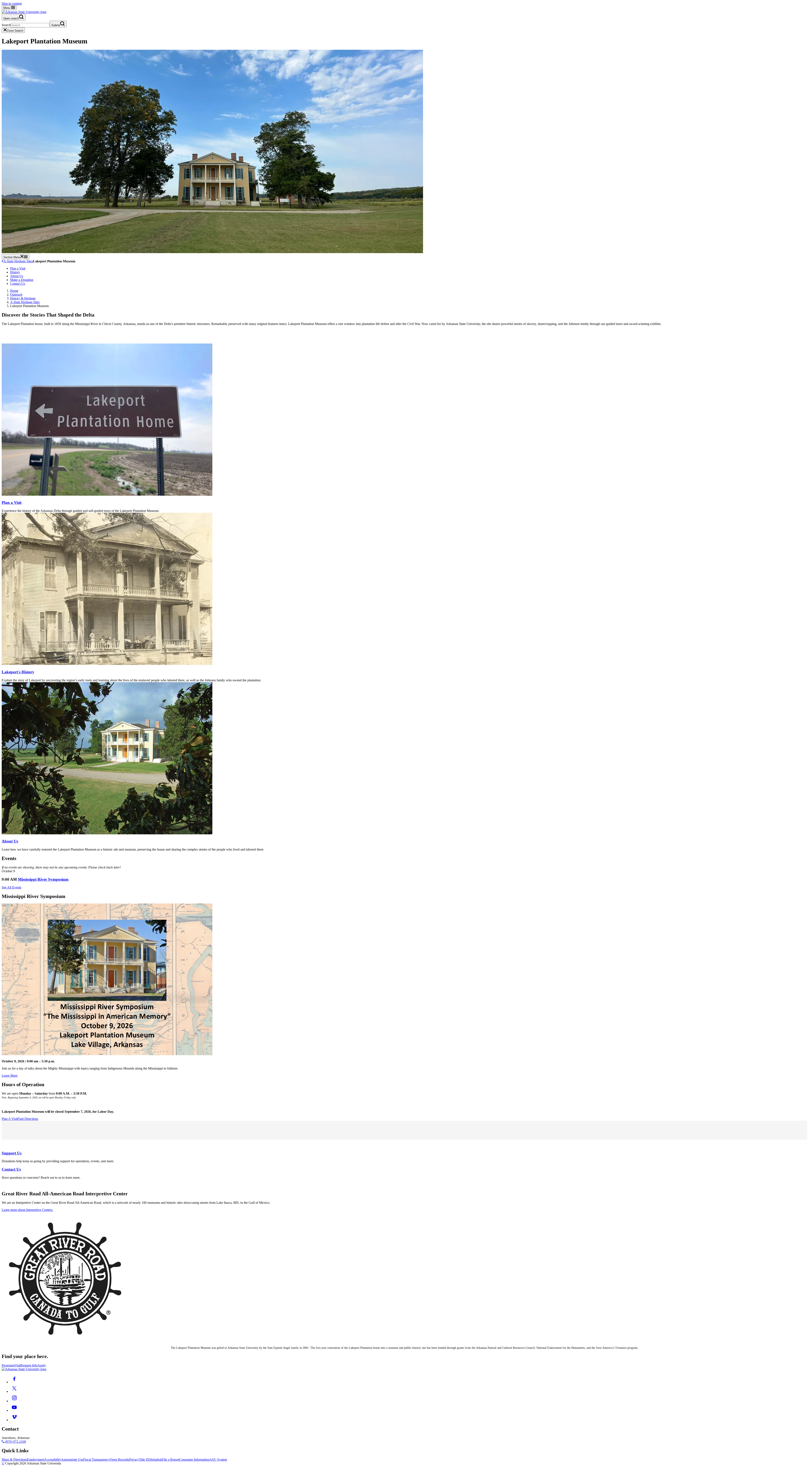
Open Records (119, 1459)
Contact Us (17, 283)
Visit (17, 1365)
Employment (35, 1459)
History (15, 272)
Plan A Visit (9, 1119)
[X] (14, 1391)
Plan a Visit (17, 268)
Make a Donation (21, 280)
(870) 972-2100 (15, 1441)
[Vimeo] (14, 1420)
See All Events (11, 887)
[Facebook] (14, 1382)
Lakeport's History (18, 672)
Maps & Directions (14, 1459)
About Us (16, 276)
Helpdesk (155, 1459)
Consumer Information (194, 1459)
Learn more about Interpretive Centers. (27, 1210)
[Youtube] (14, 1410)
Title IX (144, 1459)
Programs (8, 1365)
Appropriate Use (72, 1459)
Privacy (134, 1459)
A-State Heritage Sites (18, 261)
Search (6, 25)
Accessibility (52, 1459)
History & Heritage (23, 298)
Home (14, 291)
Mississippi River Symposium (43, 879)
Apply (42, 1365)
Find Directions (27, 1119)
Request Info (29, 1365)
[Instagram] (14, 1401)
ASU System (218, 1459)
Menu (7, 7)
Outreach (16, 294)
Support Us (11, 1153)
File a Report (170, 1459)
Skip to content (12, 3)
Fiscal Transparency (96, 1459)
